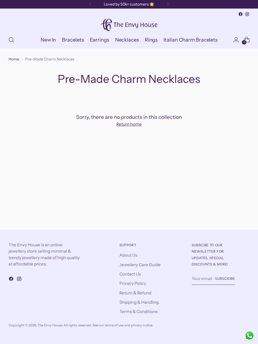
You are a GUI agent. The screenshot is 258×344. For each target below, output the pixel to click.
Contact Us (130, 274)
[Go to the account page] (236, 40)
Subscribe (225, 279)
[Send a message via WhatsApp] (249, 335)
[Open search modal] (11, 40)
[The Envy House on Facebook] (240, 14)
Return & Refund (135, 292)
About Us (128, 255)
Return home (129, 124)
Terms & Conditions (138, 311)
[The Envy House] (129, 24)
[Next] (167, 4)
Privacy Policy (132, 283)
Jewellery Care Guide (140, 264)
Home (14, 59)
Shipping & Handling (139, 302)
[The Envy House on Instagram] (247, 14)
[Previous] (90, 4)
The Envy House (50, 325)
